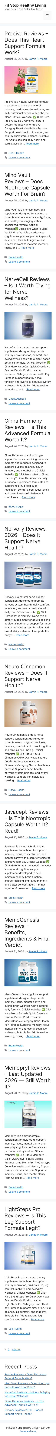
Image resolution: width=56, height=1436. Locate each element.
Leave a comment (19, 157)
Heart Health (16, 153)
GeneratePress (28, 1431)
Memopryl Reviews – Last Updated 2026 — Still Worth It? (27, 1077)
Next (16, 1349)
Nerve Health (16, 644)
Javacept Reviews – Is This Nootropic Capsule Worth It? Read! (27, 821)
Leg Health (15, 1328)
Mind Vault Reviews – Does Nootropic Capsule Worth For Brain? (27, 184)
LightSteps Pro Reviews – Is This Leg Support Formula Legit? (25, 1218)
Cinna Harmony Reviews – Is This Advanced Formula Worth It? (27, 430)
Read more (32, 143)
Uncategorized (17, 398)
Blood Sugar (16, 506)
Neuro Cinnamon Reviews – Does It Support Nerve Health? (25, 675)
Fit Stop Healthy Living (25, 5)
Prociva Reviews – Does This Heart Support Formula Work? (26, 42)
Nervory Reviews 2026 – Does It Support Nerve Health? (25, 538)
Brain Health (16, 257)
